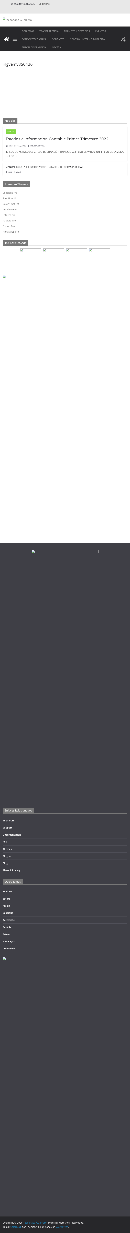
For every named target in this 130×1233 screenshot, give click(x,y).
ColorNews (9, 948)
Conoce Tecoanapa (34, 39)
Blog (5, 863)
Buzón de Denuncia (34, 47)
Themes (7, 849)
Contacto (58, 39)
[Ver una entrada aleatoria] (123, 39)
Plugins (7, 856)
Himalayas (9, 941)
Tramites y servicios (77, 31)
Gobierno (28, 31)
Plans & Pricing (11, 870)
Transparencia (49, 31)
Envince (7, 891)
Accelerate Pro (11, 209)
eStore (6, 898)
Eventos (100, 31)
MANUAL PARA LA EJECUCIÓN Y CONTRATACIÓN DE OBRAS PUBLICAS (44, 167)
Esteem (7, 934)
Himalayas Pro (11, 231)
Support (7, 827)
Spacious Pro (10, 192)
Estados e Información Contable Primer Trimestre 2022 (57, 139)
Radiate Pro (9, 220)
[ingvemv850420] (24, 67)
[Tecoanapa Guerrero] (7, 39)
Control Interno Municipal (88, 39)
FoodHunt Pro (10, 198)
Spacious (8, 912)
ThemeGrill (9, 820)
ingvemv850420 (61, 74)
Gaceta (56, 47)
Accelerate (9, 920)
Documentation (12, 834)
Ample (6, 905)
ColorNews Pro (11, 203)
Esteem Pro (9, 215)
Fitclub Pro (9, 226)
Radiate (7, 927)
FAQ (5, 842)
